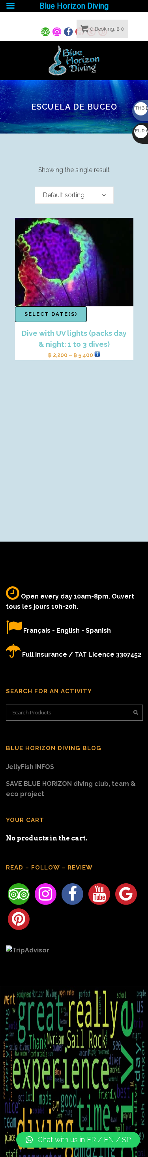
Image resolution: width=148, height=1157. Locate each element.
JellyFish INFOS (30, 767)
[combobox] (74, 195)
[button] (78, 1140)
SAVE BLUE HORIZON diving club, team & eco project (71, 789)
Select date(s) (50, 314)
